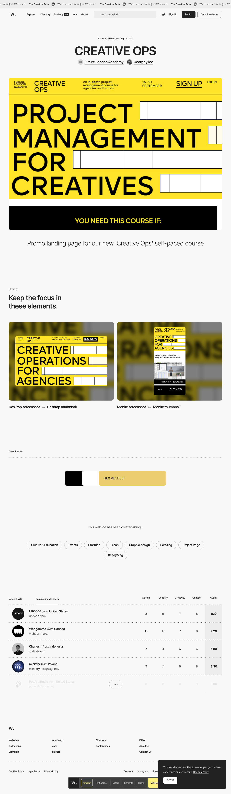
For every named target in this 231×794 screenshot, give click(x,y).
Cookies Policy (16, 771)
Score (141, 782)
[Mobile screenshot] (169, 361)
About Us (144, 746)
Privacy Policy (51, 771)
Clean (115, 545)
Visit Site (155, 782)
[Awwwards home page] (74, 783)
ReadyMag (115, 555)
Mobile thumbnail (166, 407)
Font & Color (101, 782)
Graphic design (139, 545)
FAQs (142, 740)
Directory (45, 14)
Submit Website (209, 14)
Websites (14, 740)
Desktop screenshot (24, 407)
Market (84, 14)
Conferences (103, 746)
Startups (94, 545)
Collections (15, 746)
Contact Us (145, 751)
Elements (128, 782)
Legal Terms (34, 771)
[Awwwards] (13, 14)
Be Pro (188, 14)
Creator (86, 782)
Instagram (143, 771)
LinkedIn (156, 771)
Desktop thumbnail (62, 407)
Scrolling (166, 545)
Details (116, 782)
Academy (61, 14)
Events (73, 545)
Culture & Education (44, 545)
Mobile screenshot (131, 407)
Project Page (191, 545)
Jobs (74, 14)
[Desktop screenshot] (61, 361)
